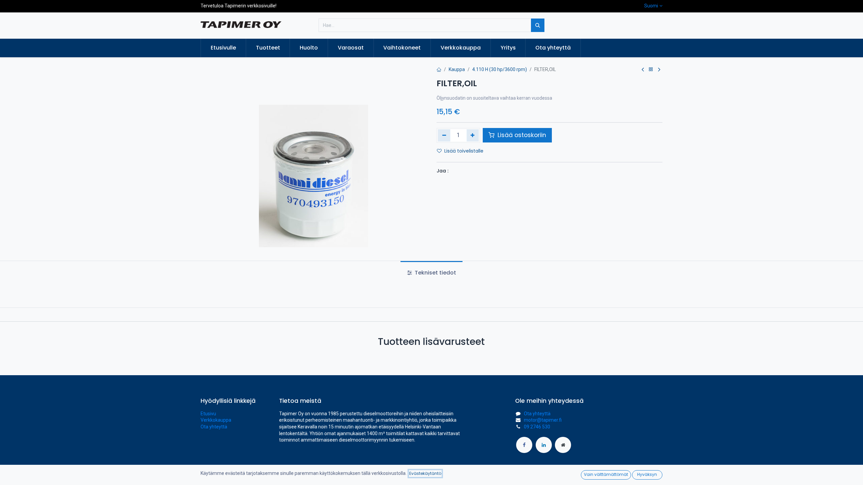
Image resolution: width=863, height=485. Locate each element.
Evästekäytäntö (425, 473)
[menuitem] (223, 48)
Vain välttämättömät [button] (606, 474)
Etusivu (208, 413)
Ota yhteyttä (214, 426)
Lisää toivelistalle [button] (463, 151)
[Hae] (537, 25)
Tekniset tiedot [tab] (434, 273)
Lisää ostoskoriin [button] (521, 135)
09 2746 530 (537, 426)
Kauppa (457, 69)
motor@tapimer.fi (543, 420)
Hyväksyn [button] (647, 474)
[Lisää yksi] (473, 135)
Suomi (651, 5)
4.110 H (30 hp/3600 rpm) (499, 69)
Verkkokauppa (216, 420)
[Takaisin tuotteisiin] (651, 69)
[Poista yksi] (444, 135)
